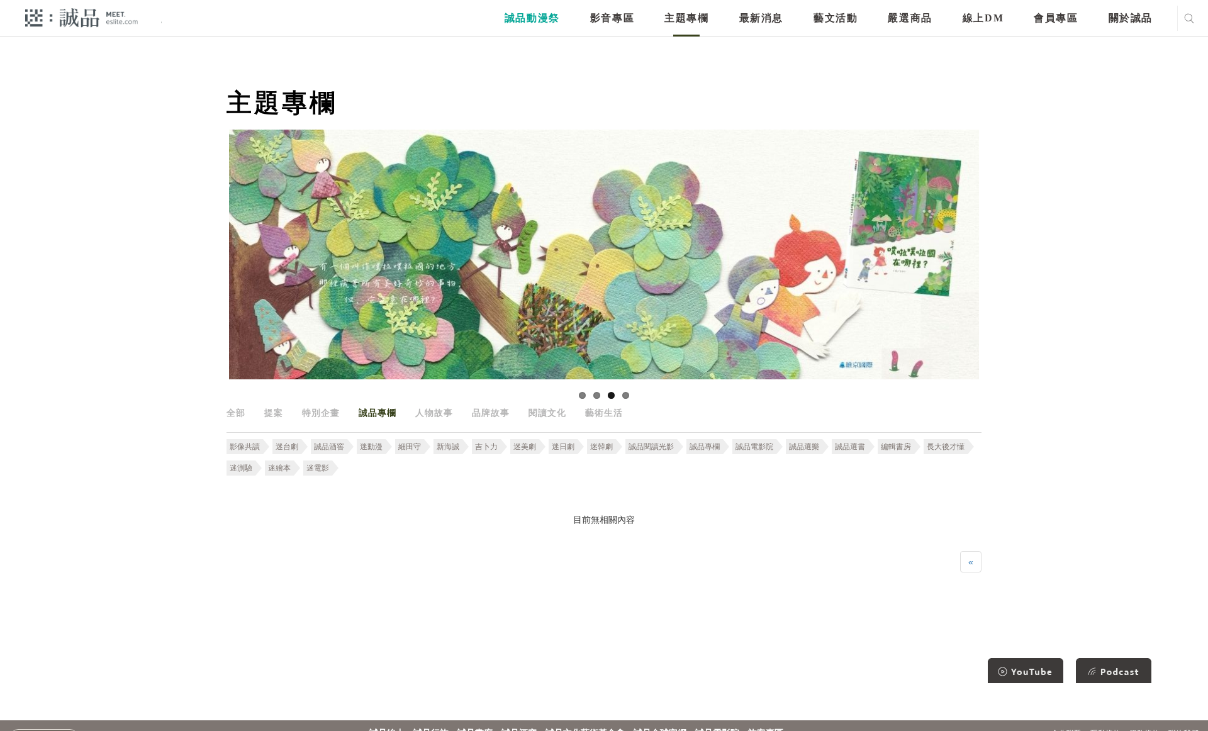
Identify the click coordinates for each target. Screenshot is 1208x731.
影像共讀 (245, 446)
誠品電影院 (754, 446)
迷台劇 (287, 446)
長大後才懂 (946, 446)
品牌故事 (491, 413)
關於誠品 (1131, 18)
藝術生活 (604, 413)
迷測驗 (241, 468)
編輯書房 (896, 446)
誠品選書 (850, 446)
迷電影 (317, 468)
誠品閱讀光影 (651, 446)
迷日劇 (563, 446)
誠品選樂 (804, 446)
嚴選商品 (910, 18)
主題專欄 (686, 18)
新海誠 (448, 446)
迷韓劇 (601, 446)
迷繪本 (279, 468)
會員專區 (1056, 18)
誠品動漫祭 (532, 18)
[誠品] (81, 17)
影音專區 (612, 18)
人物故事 (434, 413)
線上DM (983, 18)
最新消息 (761, 18)
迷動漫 (371, 446)
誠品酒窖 (329, 446)
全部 (235, 413)
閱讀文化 (547, 413)
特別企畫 (321, 413)
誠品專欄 (377, 413)
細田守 (409, 446)
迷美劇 (524, 446)
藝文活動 (836, 18)
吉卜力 (486, 446)
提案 (273, 413)
